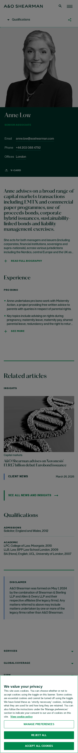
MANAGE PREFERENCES (39, 724)
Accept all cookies (39, 746)
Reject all (39, 735)
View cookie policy (21, 716)
